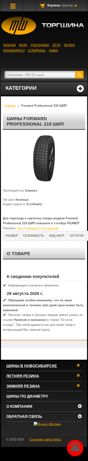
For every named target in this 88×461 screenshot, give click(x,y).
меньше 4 (32, 228)
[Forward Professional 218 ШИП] (44, 158)
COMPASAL (37, 50)
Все (20, 228)
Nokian (9, 45)
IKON (23, 45)
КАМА (53, 50)
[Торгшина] (44, 25)
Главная (9, 105)
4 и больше (50, 228)
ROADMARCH (14, 50)
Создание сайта (45, 439)
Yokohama (39, 45)
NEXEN (69, 45)
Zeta (56, 45)
